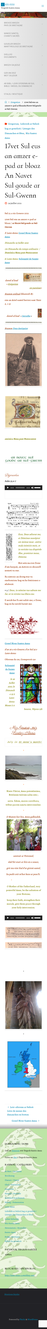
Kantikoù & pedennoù (14, 1197)
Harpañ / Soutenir (13, 1193)
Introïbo (26, 316)
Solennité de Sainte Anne (10, 669)
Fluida (22, 1319)
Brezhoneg (9, 1175)
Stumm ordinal (12, 294)
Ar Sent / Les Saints (13, 1171)
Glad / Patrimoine (13, 1184)
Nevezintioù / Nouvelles (15, 1227)
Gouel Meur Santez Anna (17, 643)
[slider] (37, 487)
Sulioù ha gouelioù (13, 1241)
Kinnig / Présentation (14, 1202)
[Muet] (32, 488)
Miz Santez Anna (12, 1223)
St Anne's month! (30, 742)
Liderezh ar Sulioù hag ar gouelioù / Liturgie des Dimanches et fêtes (22, 128)
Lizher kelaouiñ (12, 1219)
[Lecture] (8, 488)
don (15, 1157)
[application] (23, 487)
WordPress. (33, 1319)
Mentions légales (11, 1294)
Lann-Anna (10, 1206)
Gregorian (15, 102)
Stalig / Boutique (12, 1236)
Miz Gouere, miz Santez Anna (23, 730)
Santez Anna (10, 1232)
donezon (16, 1150)
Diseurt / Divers (12, 1180)
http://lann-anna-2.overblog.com (19, 1275)
